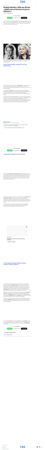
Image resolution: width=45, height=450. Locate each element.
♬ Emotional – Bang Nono (11, 241)
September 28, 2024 (21, 127)
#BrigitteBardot (9, 238)
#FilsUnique (14, 238)
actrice (8, 59)
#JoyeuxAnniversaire (6, 121)
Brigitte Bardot (15, 21)
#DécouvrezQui (18, 238)
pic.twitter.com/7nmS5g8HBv (13, 125)
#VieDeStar (23, 238)
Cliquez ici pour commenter (8, 334)
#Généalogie (9, 239)
